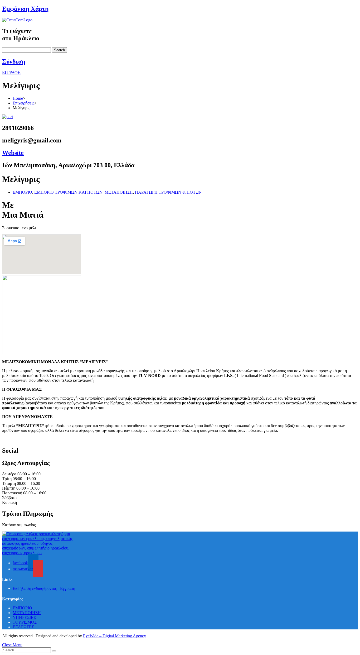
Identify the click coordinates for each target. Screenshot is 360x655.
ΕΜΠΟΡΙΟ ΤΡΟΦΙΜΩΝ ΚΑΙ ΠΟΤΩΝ (68, 192)
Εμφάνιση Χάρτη (25, 8)
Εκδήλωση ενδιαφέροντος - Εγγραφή (44, 588)
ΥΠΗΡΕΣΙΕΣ (24, 617)
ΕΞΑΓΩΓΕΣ (23, 627)
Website (13, 152)
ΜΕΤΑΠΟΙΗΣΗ (119, 192)
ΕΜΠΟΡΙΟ (22, 192)
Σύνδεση (13, 61)
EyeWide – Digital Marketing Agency (114, 636)
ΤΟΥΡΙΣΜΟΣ (25, 622)
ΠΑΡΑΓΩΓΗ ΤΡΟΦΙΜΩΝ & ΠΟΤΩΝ (168, 192)
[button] (11, 72)
